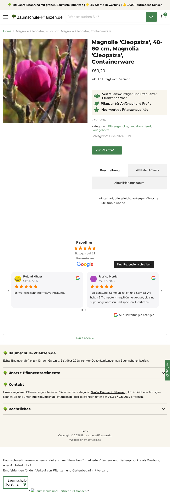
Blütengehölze (118, 126)
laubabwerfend (140, 126)
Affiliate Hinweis (147, 170)
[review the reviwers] (78, 279)
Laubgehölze (100, 130)
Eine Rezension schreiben (134, 264)
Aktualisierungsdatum (129, 183)
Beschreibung (110, 170)
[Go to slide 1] (82, 310)
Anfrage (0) (167, 370)
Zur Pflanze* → (107, 150)
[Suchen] (151, 17)
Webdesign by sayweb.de (85, 440)
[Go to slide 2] (85, 309)
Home (7, 31)
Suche (85, 431)
